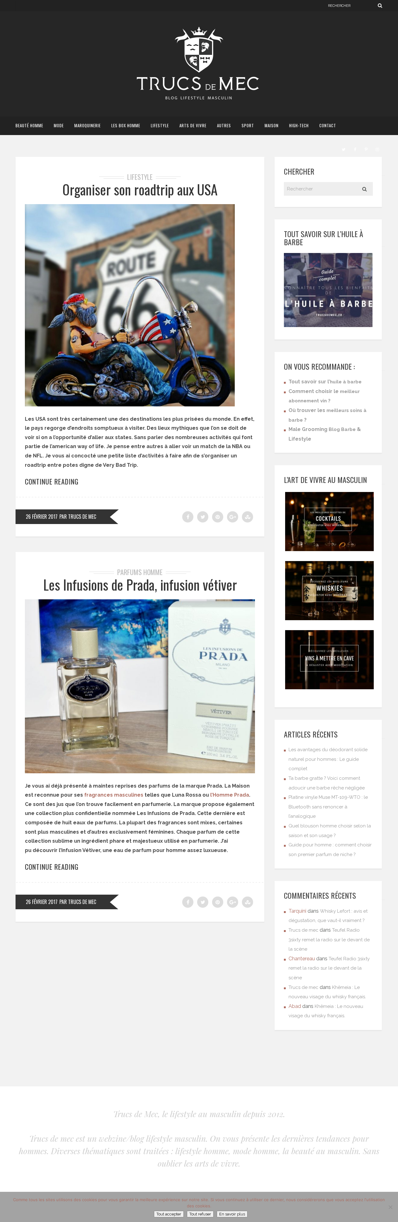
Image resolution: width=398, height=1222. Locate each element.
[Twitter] (343, 148)
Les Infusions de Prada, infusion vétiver (140, 584)
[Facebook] (354, 148)
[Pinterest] (366, 148)
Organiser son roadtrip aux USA (140, 189)
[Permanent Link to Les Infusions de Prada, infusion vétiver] (140, 772)
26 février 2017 (42, 516)
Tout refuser (200, 1214)
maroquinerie (87, 125)
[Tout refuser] (390, 1207)
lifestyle (160, 125)
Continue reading (52, 481)
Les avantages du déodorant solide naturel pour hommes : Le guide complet (328, 759)
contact (327, 125)
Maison (272, 125)
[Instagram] (377, 148)
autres (224, 125)
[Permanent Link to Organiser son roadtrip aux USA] (130, 405)
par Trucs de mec (77, 516)
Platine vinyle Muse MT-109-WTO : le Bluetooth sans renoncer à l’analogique (328, 806)
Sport (248, 125)
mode (59, 125)
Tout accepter (168, 1214)
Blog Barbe (342, 429)
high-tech (299, 125)
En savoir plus (232, 1214)
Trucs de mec (303, 930)
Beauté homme (29, 125)
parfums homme (140, 572)
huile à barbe (346, 382)
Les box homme (125, 125)
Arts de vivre (192, 125)
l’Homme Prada (229, 795)
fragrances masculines (113, 795)
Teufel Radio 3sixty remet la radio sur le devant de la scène (329, 939)
